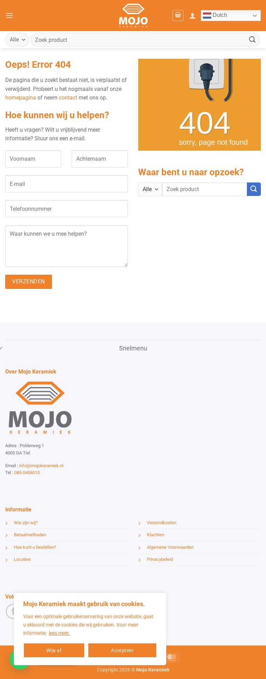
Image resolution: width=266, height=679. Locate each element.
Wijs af (54, 650)
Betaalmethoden (30, 534)
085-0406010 (27, 472)
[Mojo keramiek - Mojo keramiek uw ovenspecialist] (133, 15)
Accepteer (122, 650)
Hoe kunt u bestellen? (35, 547)
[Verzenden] (252, 39)
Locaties (22, 559)
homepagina (20, 97)
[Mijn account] (192, 15)
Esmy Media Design (48, 485)
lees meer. (59, 633)
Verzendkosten (161, 522)
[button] (9, 15)
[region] (90, 629)
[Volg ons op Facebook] (13, 611)
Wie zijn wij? (26, 522)
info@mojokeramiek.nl (41, 465)
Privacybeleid (160, 559)
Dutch (219, 15)
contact (68, 97)
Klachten (155, 534)
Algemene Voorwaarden (170, 547)
